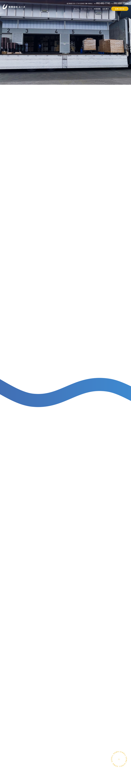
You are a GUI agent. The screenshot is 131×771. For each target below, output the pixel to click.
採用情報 (97, 9)
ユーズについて (86, 9)
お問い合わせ (119, 9)
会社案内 (105, 9)
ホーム (76, 9)
